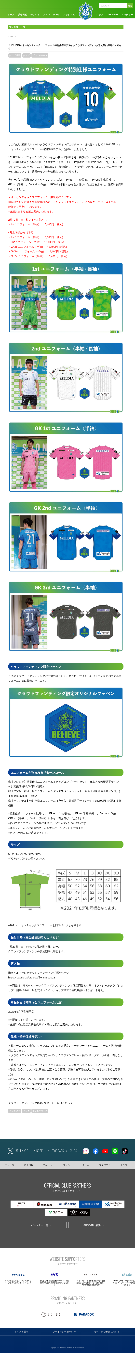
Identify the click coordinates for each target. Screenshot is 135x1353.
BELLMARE (21, 1150)
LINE (115, 1151)
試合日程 (22, 14)
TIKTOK (124, 1151)
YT (105, 1151)
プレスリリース (39, 55)
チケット (35, 14)
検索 (130, 6)
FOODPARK (57, 1150)
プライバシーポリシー (64, 1331)
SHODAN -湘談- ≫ (93, 1225)
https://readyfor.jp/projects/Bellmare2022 (31, 977)
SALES (73, 1150)
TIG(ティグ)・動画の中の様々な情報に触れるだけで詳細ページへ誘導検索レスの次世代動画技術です (90, 1283)
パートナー (112, 14)
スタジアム (69, 14)
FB (95, 1151)
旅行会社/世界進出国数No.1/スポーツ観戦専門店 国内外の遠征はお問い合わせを (54, 1283)
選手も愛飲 (14, 1283)
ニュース (9, 14)
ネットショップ (25, 1283)
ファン (46, 14)
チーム (56, 14)
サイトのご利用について (107, 1331)
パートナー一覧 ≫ (41, 1225)
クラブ (99, 14)
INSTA (85, 1151)
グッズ (26, 55)
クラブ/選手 (14, 55)
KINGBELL (40, 1150)
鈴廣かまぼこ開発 (11, 1281)
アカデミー (127, 14)
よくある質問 (21, 1331)
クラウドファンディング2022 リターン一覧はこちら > (40, 1103)
